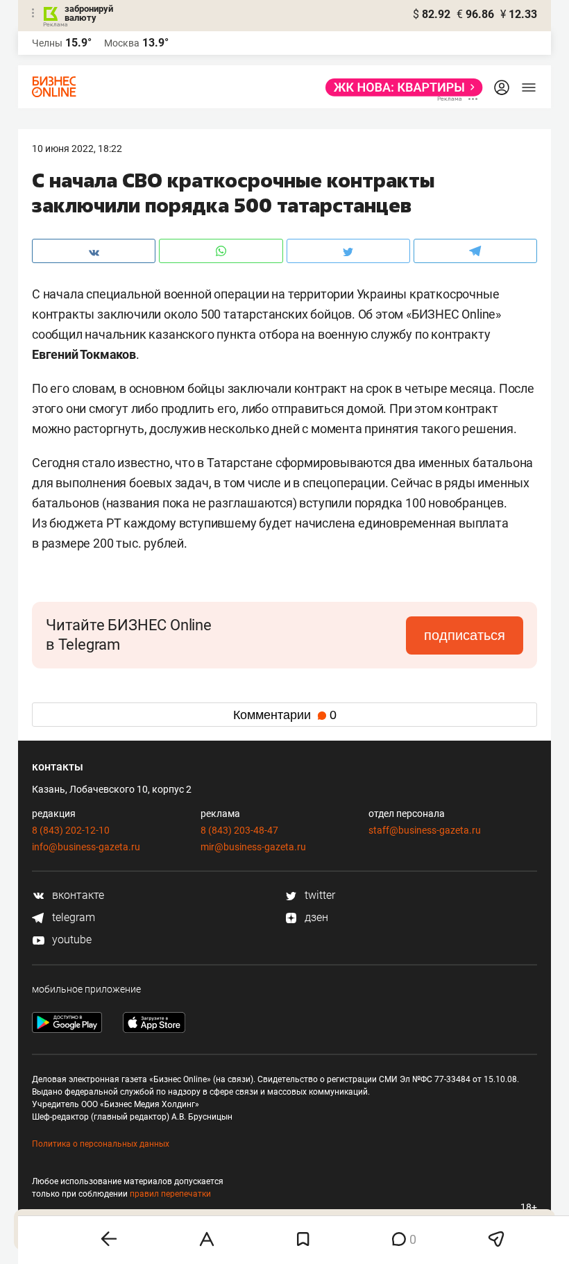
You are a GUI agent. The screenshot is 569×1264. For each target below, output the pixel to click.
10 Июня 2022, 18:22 (77, 148)
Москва (121, 43)
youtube (70, 939)
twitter (318, 895)
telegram (72, 917)
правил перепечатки (170, 1194)
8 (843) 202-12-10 (71, 830)
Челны (47, 43)
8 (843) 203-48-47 (239, 830)
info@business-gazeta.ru (86, 846)
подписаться (464, 635)
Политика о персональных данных (100, 1144)
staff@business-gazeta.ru (424, 830)
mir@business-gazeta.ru (253, 846)
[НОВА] (400, 87)
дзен (315, 917)
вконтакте (76, 895)
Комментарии (285, 715)
